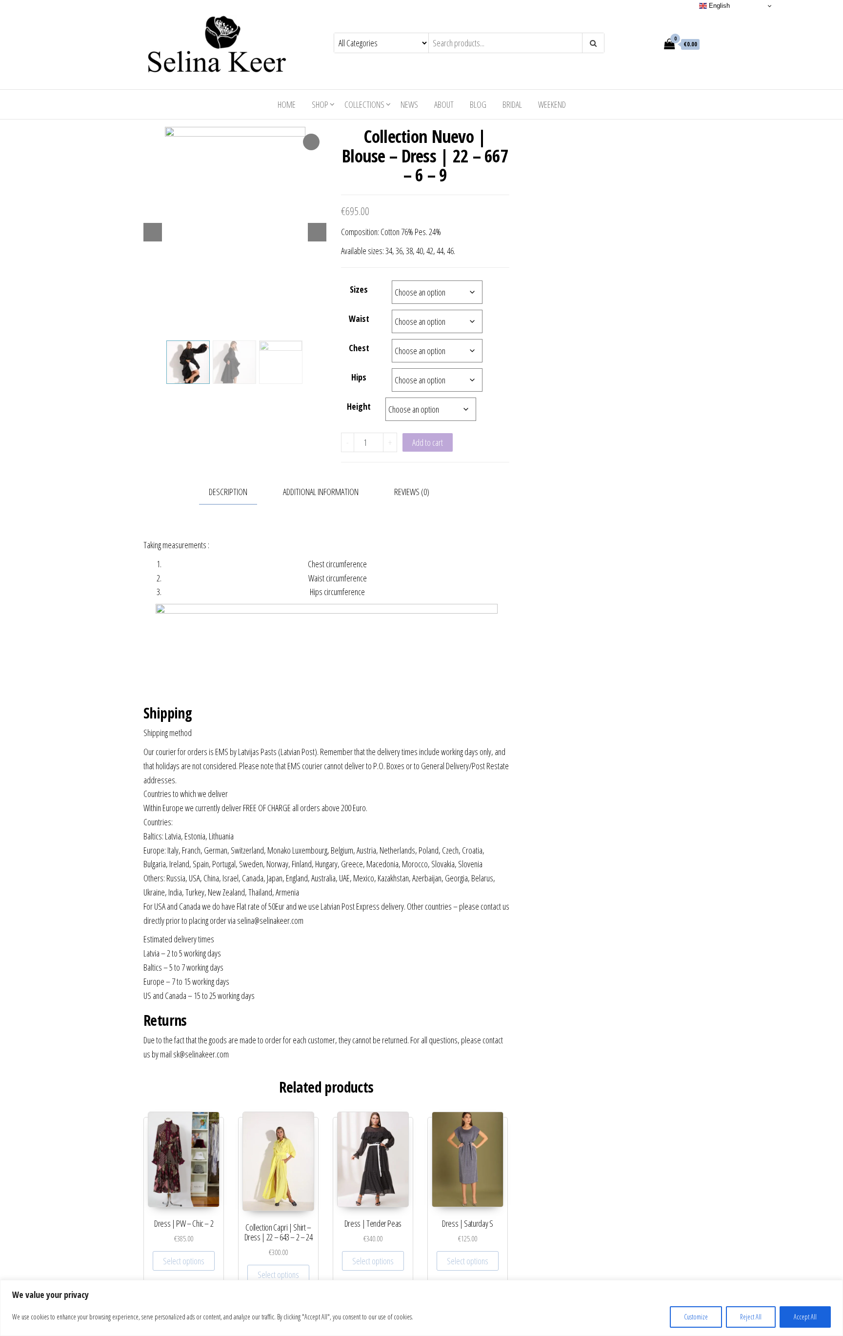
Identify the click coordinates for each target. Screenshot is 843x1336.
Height (359, 406)
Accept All (805, 1316)
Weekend (552, 104)
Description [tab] (228, 492)
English (718, 5)
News (409, 104)
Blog (478, 104)
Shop (320, 104)
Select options (183, 1261)
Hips (358, 377)
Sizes (359, 289)
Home (287, 104)
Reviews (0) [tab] (411, 492)
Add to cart (427, 442)
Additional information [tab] (321, 492)
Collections (364, 104)
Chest (359, 348)
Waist (359, 318)
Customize (696, 1316)
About (444, 104)
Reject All (751, 1316)
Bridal (512, 104)
